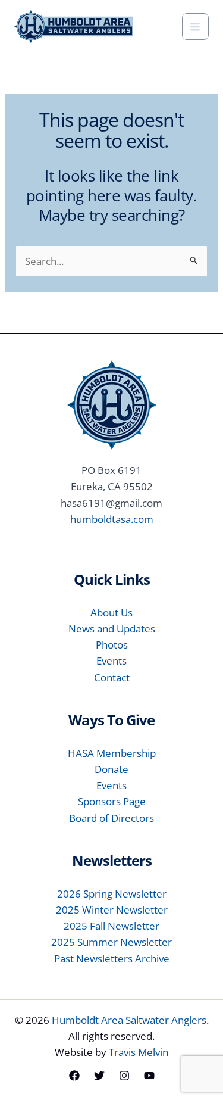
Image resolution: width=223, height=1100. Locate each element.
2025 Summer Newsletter (111, 942)
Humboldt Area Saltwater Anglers (129, 1020)
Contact (112, 677)
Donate (111, 769)
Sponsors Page (112, 801)
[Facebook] (74, 1075)
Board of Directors (111, 818)
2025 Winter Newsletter (112, 910)
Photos (112, 645)
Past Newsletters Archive (111, 958)
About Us (111, 612)
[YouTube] (149, 1075)
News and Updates (111, 628)
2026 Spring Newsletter (112, 893)
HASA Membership (112, 753)
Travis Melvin (138, 1052)
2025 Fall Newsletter (111, 926)
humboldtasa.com (111, 519)
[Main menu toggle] (195, 26)
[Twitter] (99, 1075)
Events (111, 661)
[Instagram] (124, 1075)
